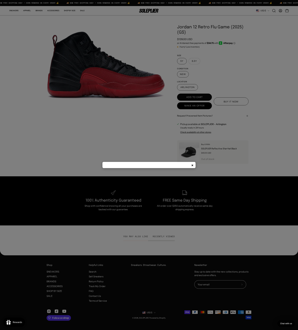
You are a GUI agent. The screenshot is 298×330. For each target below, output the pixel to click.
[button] (286, 323)
